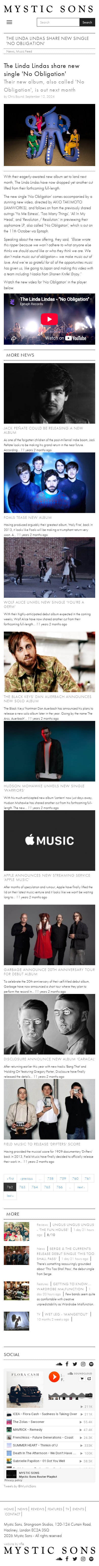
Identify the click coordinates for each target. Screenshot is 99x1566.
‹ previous (26, 1178)
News (10, 51)
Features (55, 1509)
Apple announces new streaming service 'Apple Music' (47, 877)
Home (9, 1509)
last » (10, 1195)
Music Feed (24, 51)
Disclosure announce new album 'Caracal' (49, 1059)
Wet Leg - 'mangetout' (66, 1314)
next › (81, 1187)
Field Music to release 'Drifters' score (42, 1144)
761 (88, 1178)
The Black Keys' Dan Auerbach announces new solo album (48, 699)
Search (87, 22)
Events (78, 1509)
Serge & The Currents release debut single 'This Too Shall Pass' (65, 1253)
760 (75, 1178)
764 (35, 1187)
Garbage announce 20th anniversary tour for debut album (49, 972)
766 (60, 1187)
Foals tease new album (28, 517)
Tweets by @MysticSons (20, 1486)
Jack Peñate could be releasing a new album (43, 430)
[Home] (48, 8)
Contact (12, 1514)
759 (63, 1178)
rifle (21, 1544)
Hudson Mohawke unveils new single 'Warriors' (44, 788)
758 (50, 1178)
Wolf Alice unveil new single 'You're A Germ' (44, 604)
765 (47, 1187)
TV (67, 1509)
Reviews (37, 1509)
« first (10, 1178)
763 (22, 1187)
